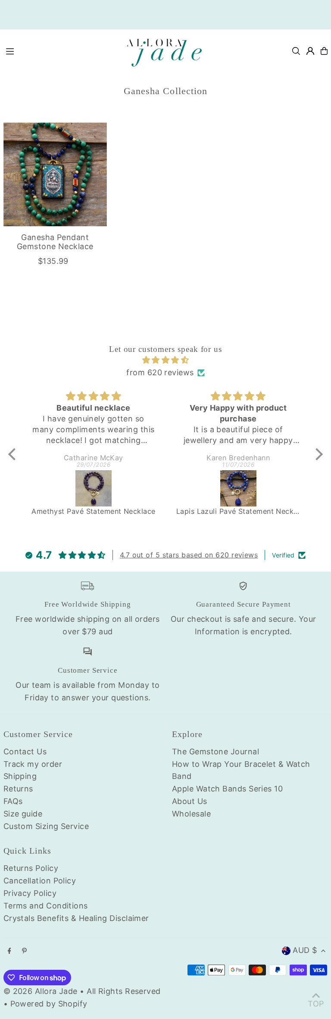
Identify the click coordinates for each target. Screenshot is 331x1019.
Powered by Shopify (48, 1003)
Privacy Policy (29, 893)
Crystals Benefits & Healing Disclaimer (76, 918)
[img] (165, 360)
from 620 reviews (160, 372)
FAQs (13, 801)
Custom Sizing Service (46, 826)
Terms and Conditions (45, 905)
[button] (14, 454)
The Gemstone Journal (215, 751)
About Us (189, 801)
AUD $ (305, 950)
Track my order (32, 764)
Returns (18, 788)
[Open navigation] (59, 50)
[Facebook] (9, 951)
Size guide (23, 813)
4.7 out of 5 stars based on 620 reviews (189, 555)
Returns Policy (30, 868)
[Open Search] (296, 51)
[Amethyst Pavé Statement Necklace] (93, 488)
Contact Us (25, 751)
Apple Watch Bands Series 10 (227, 788)
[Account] (310, 51)
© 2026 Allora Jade (40, 991)
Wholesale (191, 813)
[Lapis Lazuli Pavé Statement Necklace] (238, 488)
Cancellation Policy (39, 880)
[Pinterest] (24, 951)
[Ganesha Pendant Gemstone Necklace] (55, 174)
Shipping (20, 776)
